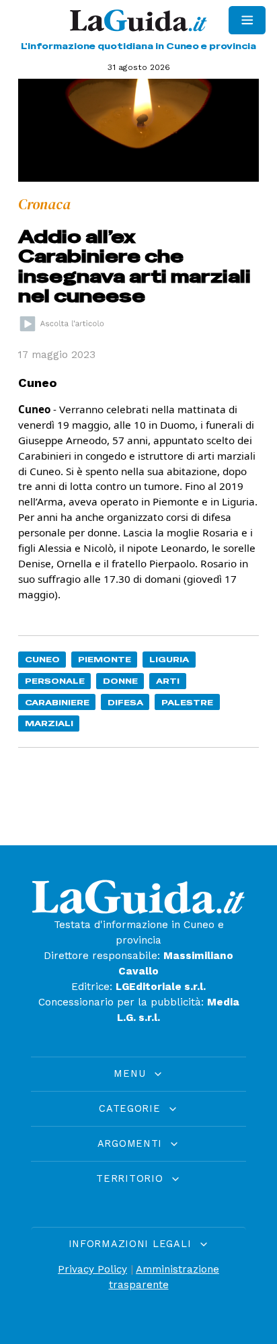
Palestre (187, 702)
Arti (168, 681)
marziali (49, 723)
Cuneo (42, 659)
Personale (55, 681)
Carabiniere (57, 702)
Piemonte (104, 659)
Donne (120, 681)
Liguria (169, 659)
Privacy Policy (92, 1269)
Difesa (125, 702)
